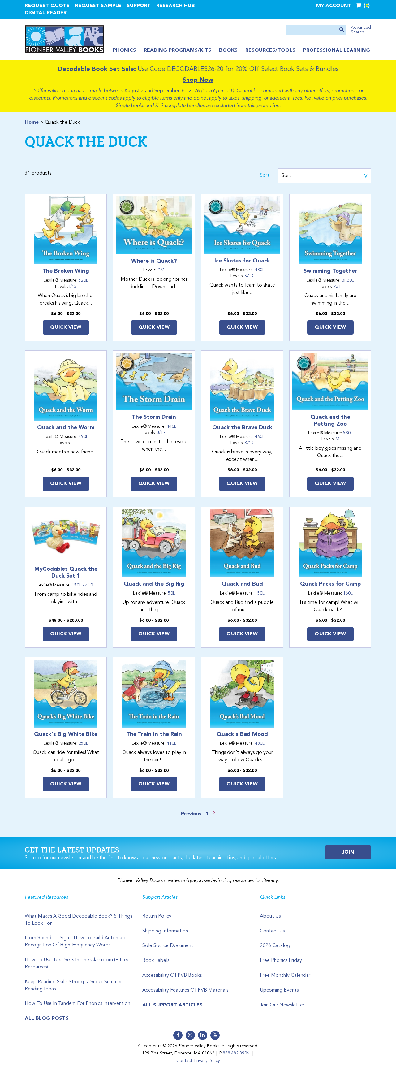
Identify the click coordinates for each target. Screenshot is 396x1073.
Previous (191, 813)
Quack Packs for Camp (330, 584)
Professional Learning (336, 50)
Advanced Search (361, 29)
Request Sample (98, 5)
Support (139, 5)
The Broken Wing (65, 271)
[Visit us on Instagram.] (190, 1035)
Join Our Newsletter (282, 1005)
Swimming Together (330, 271)
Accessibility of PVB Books (172, 975)
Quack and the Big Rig (154, 584)
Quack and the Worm (65, 427)
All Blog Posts (47, 1018)
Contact (184, 1060)
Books (228, 50)
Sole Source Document (167, 945)
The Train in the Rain (154, 734)
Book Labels (155, 960)
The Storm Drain (154, 417)
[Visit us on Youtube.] (215, 1035)
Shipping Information (165, 931)
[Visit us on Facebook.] (178, 1035)
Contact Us (272, 931)
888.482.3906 (236, 1053)
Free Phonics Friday (281, 960)
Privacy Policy (207, 1060)
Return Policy (156, 916)
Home (32, 122)
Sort (264, 175)
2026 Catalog (275, 945)
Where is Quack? (154, 261)
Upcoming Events (279, 990)
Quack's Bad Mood (242, 734)
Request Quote (47, 5)
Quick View (65, 327)
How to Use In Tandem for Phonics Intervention (77, 1003)
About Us (270, 916)
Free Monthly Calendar (285, 975)
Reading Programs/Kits (177, 50)
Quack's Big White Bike (65, 734)
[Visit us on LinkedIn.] (202, 1035)
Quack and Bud (242, 584)
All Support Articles (172, 1005)
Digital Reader (46, 13)
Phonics (124, 50)
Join (348, 852)
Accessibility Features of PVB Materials (185, 990)
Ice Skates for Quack (242, 261)
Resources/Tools (270, 50)
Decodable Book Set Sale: (97, 69)
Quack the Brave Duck (242, 427)
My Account (333, 5)
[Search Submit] (341, 29)
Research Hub (175, 5)
